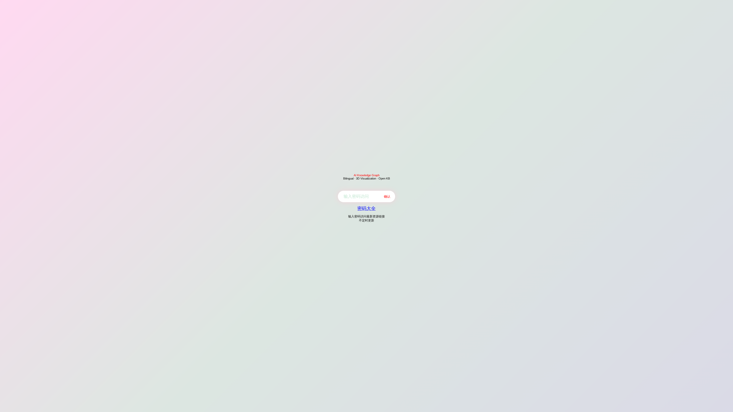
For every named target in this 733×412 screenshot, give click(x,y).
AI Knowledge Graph (366, 175)
